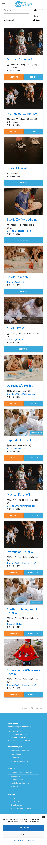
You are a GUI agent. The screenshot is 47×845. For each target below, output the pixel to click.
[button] (43, 817)
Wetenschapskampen (20, 751)
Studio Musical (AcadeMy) (21, 773)
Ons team (15, 801)
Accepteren (23, 827)
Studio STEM (15, 776)
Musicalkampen (17, 754)
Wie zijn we (15, 798)
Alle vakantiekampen (19, 761)
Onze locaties (16, 805)
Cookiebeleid (16, 840)
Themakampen (17, 757)
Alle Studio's (15, 786)
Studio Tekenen (17, 780)
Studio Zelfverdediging (20, 783)
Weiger (23, 834)
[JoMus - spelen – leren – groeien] (23, 4)
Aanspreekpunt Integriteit (21, 808)
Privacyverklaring (28, 840)
